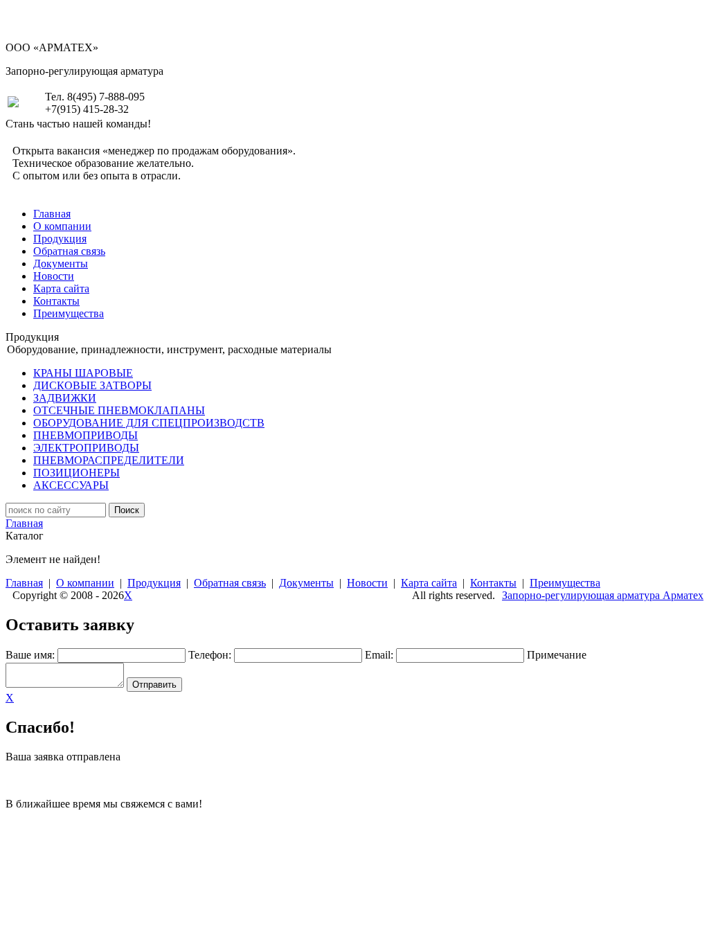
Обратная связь (69, 251)
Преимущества (68, 313)
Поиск (126, 510)
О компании (62, 226)
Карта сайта (61, 288)
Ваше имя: (30, 655)
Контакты (56, 301)
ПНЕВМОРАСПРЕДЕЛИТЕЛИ (108, 460)
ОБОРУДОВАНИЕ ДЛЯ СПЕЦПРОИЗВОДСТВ (148, 423)
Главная (52, 214)
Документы (60, 263)
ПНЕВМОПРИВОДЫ (85, 435)
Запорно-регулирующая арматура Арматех (602, 595)
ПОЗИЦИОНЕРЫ (76, 473)
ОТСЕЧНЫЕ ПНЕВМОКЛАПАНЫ (119, 410)
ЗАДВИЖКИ (64, 398)
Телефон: (209, 655)
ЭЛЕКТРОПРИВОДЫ (86, 448)
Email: (379, 655)
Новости (53, 276)
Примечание (556, 655)
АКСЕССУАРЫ (71, 485)
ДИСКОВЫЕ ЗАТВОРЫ (92, 385)
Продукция (60, 238)
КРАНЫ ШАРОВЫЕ (83, 373)
